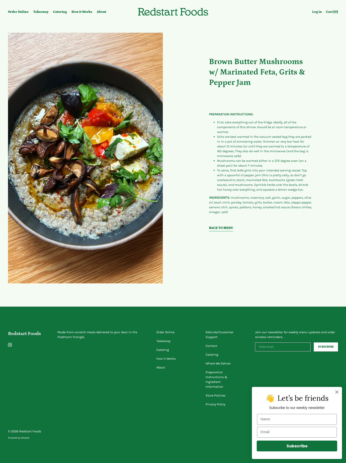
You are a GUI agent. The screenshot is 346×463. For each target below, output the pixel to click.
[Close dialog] (336, 392)
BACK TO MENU (221, 228)
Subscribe (297, 446)
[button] (332, 12)
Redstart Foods (24, 333)
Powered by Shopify (18, 437)
